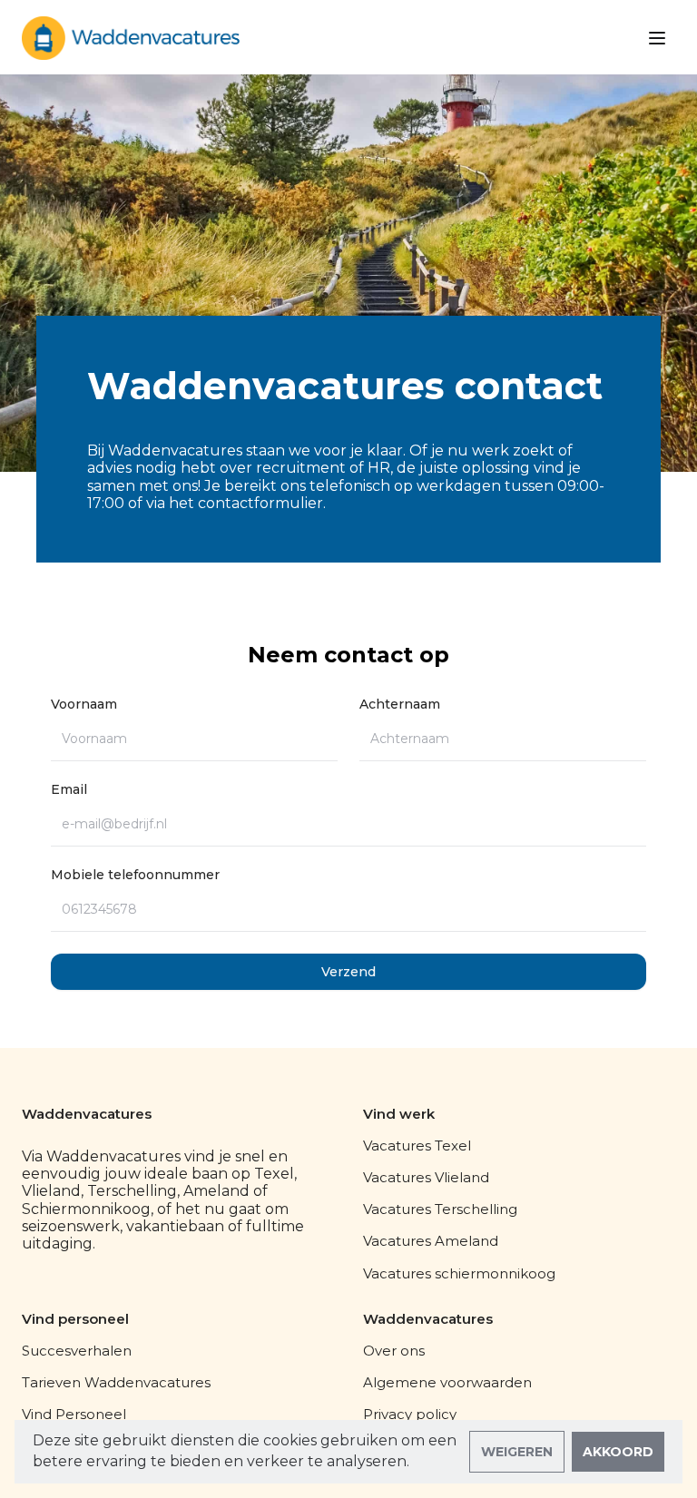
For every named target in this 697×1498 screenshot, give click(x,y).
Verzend (348, 972)
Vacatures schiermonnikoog (459, 1273)
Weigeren (517, 1452)
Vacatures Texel (417, 1145)
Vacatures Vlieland (426, 1177)
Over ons (394, 1350)
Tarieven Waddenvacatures (116, 1382)
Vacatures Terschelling (440, 1209)
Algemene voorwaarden (447, 1382)
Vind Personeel (74, 1414)
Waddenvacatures (87, 1114)
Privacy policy (409, 1414)
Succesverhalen (77, 1350)
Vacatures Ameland (430, 1240)
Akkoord (618, 1452)
